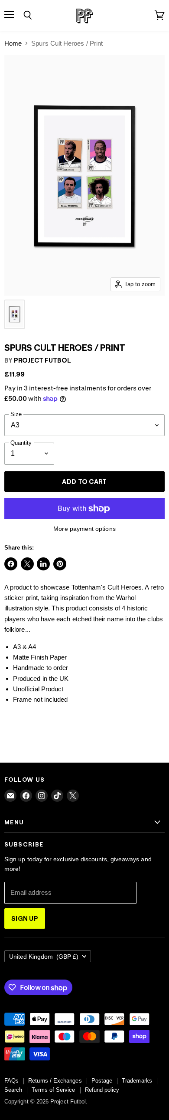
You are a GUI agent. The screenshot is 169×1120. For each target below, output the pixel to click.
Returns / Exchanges (54, 1080)
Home (13, 43)
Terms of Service (53, 1090)
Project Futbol (42, 360)
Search (13, 1090)
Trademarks (137, 1080)
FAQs (11, 1080)
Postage (102, 1080)
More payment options (84, 528)
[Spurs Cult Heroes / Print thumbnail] (14, 314)
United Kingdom (43, 956)
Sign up (24, 918)
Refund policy (102, 1090)
